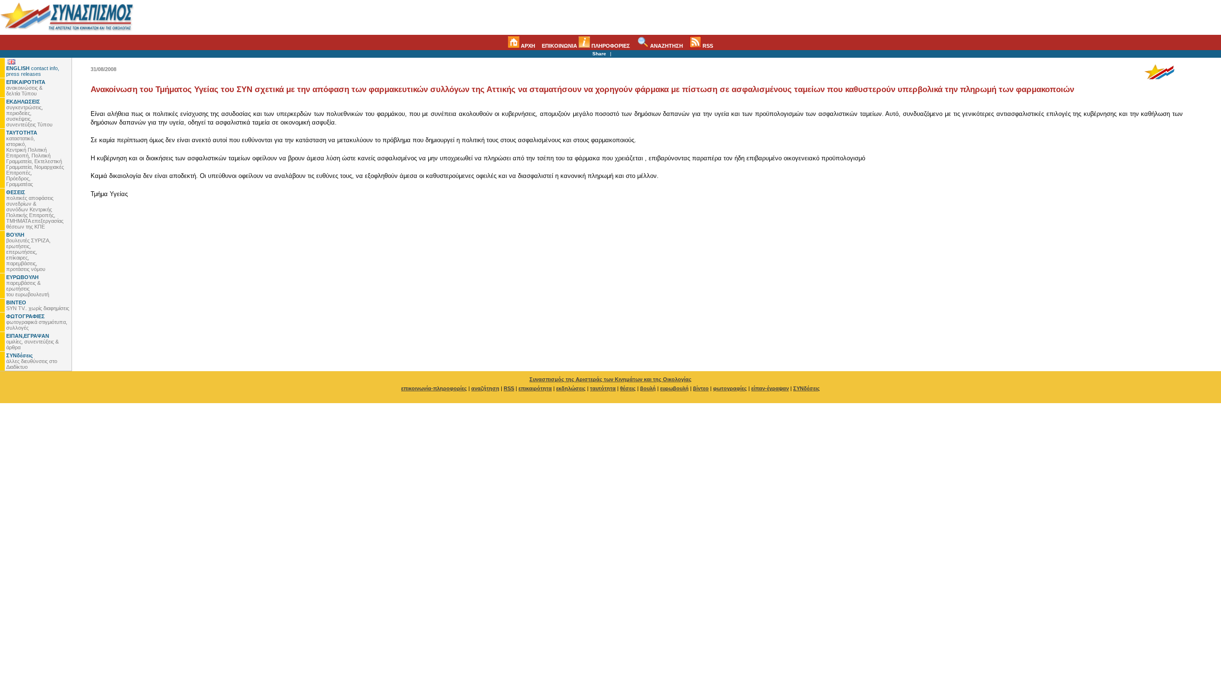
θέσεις (628, 388)
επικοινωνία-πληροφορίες (434, 388)
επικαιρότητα (535, 388)
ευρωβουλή (674, 388)
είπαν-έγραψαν (770, 388)
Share (599, 53)
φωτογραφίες (730, 388)
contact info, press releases (32, 71)
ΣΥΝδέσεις (806, 388)
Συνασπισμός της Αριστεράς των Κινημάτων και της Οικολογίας (610, 379)
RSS (707, 46)
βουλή (648, 388)
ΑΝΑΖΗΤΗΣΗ (666, 46)
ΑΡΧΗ (527, 46)
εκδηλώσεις (571, 388)
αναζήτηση (485, 388)
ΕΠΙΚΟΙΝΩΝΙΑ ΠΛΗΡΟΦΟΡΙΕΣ (586, 46)
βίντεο (701, 388)
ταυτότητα (603, 388)
